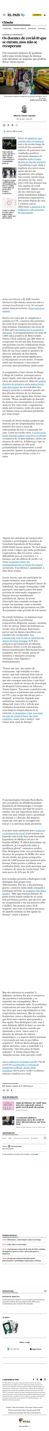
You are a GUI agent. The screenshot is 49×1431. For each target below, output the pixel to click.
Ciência (7, 22)
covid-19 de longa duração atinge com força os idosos (24, 434)
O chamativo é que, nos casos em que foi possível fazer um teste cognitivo (22, 716)
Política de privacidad (15, 1410)
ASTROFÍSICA (42, 28)
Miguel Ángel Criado (25, 116)
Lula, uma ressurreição (17, 1244)
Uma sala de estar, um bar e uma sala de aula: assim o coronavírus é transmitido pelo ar (8, 157)
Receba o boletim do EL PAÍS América (19, 1086)
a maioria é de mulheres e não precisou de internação (31, 209)
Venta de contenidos (18, 1407)
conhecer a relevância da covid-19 (23, 832)
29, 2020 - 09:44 (24, 119)
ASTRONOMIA (32, 28)
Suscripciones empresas (15, 1413)
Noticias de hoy (36, 1413)
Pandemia (34, 1138)
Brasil (4, 1138)
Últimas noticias (9, 1235)
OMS (10, 1138)
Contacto (9, 1407)
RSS (25, 1413)
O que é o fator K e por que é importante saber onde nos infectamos (9, 214)
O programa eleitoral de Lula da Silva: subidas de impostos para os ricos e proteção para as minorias (24, 1251)
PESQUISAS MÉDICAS (19, 28)
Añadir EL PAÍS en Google (14, 131)
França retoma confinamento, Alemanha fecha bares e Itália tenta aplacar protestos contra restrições (9, 187)
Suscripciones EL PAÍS (33, 1410)
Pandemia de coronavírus (12, 35)
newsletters (8, 1291)
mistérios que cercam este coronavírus (31, 140)
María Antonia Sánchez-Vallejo (26, 1127)
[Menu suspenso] (4, 15)
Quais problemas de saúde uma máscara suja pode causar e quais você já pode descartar (31, 1105)
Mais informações (7, 1149)
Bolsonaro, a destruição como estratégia (24, 1240)
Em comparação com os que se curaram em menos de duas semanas (23, 637)
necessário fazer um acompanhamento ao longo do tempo (22, 563)
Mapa (24, 1410)
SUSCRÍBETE (37, 15)
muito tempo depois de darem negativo (32, 160)
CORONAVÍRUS (7, 28)
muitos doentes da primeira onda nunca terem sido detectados (24, 384)
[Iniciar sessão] (45, 15)
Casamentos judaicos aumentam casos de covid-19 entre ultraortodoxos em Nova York (30, 1121)
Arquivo (6, 1317)
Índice (29, 1413)
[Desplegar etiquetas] (45, 1138)
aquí (36, 1154)
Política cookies (37, 1407)
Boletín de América (11, 1296)
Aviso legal (28, 1407)
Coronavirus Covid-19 (21, 1138)
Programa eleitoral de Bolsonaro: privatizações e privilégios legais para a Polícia (21, 1259)
